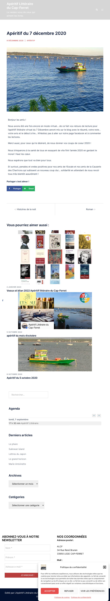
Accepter (49, 591)
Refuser (69, 591)
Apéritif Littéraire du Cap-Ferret (20, 6)
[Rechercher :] (28, 394)
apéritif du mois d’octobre (21, 335)
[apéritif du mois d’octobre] (55, 310)
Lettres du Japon (17, 454)
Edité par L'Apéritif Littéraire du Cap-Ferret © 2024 (31, 592)
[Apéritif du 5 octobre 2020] (55, 354)
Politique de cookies (62, 597)
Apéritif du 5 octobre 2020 (22, 377)
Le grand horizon (17, 459)
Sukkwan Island (16, 449)
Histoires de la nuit (26, 209)
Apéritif (31, 41)
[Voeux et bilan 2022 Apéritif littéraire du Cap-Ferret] (55, 257)
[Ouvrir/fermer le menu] (102, 10)
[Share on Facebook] (2, 300)
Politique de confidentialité (81, 597)
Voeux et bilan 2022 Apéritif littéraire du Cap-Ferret (37, 290)
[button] (104, 567)
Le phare (13, 444)
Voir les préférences (92, 591)
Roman (89, 209)
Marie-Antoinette (17, 464)
